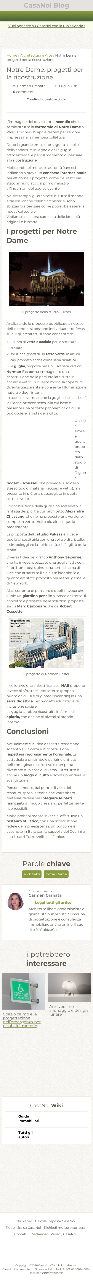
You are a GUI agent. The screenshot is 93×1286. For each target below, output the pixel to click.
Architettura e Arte (36, 55)
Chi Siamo (24, 1221)
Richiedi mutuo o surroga (64, 1228)
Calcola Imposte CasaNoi (55, 1221)
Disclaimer (39, 1234)
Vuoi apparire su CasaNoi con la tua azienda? (46, 26)
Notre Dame (56, 874)
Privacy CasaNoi (63, 1234)
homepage (6, 16)
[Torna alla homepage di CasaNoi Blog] (46, 1252)
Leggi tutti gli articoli (54, 903)
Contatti (20, 1234)
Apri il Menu (47, 16)
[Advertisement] (47, 38)
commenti (24, 92)
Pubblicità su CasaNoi (23, 1228)
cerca (87, 16)
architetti (32, 874)
